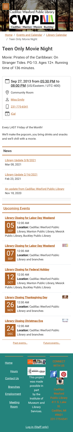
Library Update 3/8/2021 (20, 160)
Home (8, 35)
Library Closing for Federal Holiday (27, 269)
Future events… (51, 342)
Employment (13, 394)
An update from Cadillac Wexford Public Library (34, 189)
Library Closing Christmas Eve (24, 321)
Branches (14, 387)
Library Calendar (56, 35)
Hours (14, 371)
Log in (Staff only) (37, 427)
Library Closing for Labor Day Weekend (30, 218)
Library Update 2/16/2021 (21, 174)
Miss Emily (17, 99)
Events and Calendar (29, 35)
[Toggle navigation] (5, 6)
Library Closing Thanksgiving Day (26, 297)
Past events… (20, 342)
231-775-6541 (19, 106)
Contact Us (12, 378)
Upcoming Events (16, 208)
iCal (13, 113)
